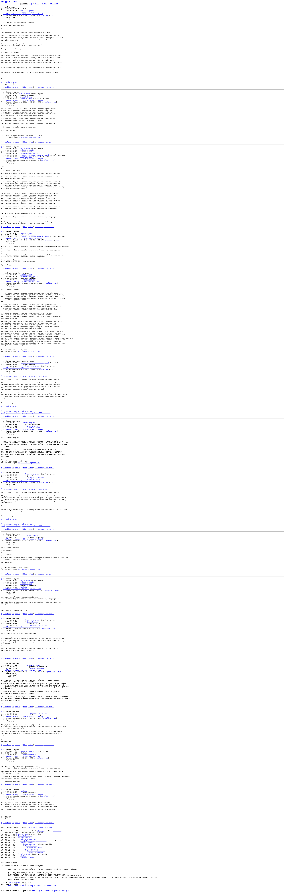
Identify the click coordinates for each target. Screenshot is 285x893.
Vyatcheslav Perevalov (37, 625)
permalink (44, 15)
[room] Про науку (32, 366)
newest (51, 827)
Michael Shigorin (27, 10)
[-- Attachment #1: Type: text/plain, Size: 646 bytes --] (26, 489)
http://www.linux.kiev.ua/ (30, 137)
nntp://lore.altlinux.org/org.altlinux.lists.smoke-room (32, 886)
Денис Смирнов (29, 280)
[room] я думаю (24, 93)
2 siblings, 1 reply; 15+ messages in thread (22, 589)
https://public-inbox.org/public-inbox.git (50, 891)
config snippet (14, 882)
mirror (44, 4)
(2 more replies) (27, 12)
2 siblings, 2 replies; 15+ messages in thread (23, 158)
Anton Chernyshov (37, 668)
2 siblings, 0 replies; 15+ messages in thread (23, 100)
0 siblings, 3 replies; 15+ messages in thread (23, 14)
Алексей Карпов (26, 97)
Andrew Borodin (29, 754)
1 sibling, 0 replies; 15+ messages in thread (22, 238)
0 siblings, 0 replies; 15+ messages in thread (23, 539)
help (30, 4)
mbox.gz (40, 831)
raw (52, 15)
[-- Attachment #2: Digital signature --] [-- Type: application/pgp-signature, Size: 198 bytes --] (26, 412)
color (37, 4)
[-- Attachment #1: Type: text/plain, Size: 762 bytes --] (26, 376)
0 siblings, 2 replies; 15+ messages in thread (23, 429)
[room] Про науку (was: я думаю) (35, 155)
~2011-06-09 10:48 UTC (37, 827)
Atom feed (54, 4)
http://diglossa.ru (9, 82)
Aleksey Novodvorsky (29, 153)
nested (30, 87)
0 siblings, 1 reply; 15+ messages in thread (22, 368)
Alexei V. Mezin (33, 428)
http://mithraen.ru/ (9, 406)
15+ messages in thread (44, 87)
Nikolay (24, 587)
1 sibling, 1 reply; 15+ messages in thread (21, 281)
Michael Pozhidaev (36, 477)
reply (17, 87)
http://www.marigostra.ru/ (29, 351)
